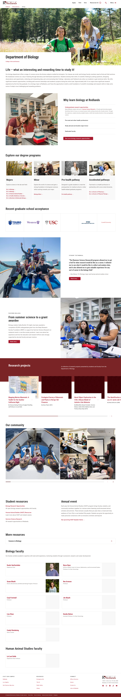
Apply (74, 3)
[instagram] (106, 686)
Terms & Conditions (37, 695)
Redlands (8, 6)
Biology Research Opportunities (15, 506)
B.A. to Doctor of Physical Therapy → (99, 194)
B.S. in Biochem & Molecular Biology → (16, 198)
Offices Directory (74, 679)
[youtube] (116, 686)
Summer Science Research (88, 109)
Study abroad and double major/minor (76, 126)
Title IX (38, 682)
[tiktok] (113, 686)
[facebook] (103, 686)
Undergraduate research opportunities (76, 107)
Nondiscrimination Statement (47, 695)
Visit (79, 3)
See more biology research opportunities (77, 138)
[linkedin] (110, 686)
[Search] (106, 2)
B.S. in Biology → (11, 191)
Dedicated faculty (70, 131)
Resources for (94, 3)
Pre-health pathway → (67, 194)
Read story (74, 278)
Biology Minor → (38, 194)
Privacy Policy (30, 695)
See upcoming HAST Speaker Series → (73, 520)
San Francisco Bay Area (8, 685)
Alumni (72, 682)
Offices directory (15, 6)
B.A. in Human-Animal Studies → (15, 193)
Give (85, 3)
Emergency (55, 695)
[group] (23, 393)
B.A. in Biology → (11, 189)
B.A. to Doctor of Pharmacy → (97, 192)
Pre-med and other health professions (76, 120)
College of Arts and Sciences (12, 61)
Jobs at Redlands (74, 688)
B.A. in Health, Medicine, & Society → (16, 196)
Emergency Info (40, 679)
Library (38, 688)
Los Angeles (6, 682)
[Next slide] (112, 416)
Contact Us (73, 685)
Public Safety (40, 685)
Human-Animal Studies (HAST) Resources (18, 512)
